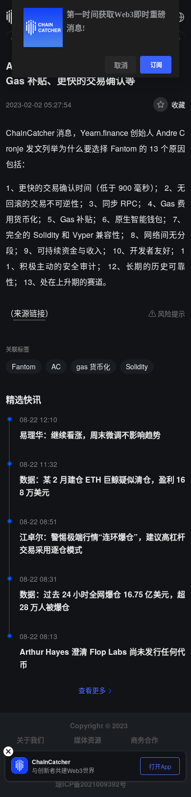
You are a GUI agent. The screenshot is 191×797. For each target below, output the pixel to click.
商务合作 (144, 740)
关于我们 (30, 740)
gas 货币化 (93, 366)
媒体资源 (87, 740)
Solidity (137, 366)
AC (56, 366)
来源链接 (29, 313)
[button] (179, 17)
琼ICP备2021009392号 (90, 784)
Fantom (24, 366)
